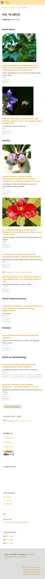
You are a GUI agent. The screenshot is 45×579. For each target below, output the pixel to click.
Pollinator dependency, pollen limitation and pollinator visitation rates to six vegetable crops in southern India (22, 121)
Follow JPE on (8, 438)
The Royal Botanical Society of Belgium (19, 555)
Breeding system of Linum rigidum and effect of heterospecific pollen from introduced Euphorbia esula (21, 279)
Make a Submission (12, 406)
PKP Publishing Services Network (16, 522)
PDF (7, 81)
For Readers (7, 497)
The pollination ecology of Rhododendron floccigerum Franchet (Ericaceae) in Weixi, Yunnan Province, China (22, 232)
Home (4, 8)
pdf (7, 398)
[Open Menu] (2, 2)
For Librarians (8, 504)
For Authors (7, 500)
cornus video (35, 376)
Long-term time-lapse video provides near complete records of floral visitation (19, 365)
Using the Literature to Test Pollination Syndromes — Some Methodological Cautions (20, 385)
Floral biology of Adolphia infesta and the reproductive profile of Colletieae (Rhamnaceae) (21, 255)
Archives (12, 8)
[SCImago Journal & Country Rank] (17, 421)
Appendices (20, 376)
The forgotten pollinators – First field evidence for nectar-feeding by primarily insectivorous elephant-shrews (22, 308)
